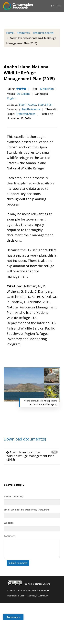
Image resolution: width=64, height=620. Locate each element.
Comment (9, 535)
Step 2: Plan (45, 104)
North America (31, 109)
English (11, 98)
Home (10, 33)
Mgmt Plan (47, 89)
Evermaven (43, 595)
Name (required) (13, 496)
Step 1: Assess (27, 104)
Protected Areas (25, 114)
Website (9, 522)
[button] (59, 6)
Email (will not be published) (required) (27, 509)
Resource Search (43, 33)
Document (23, 94)
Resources (23, 33)
